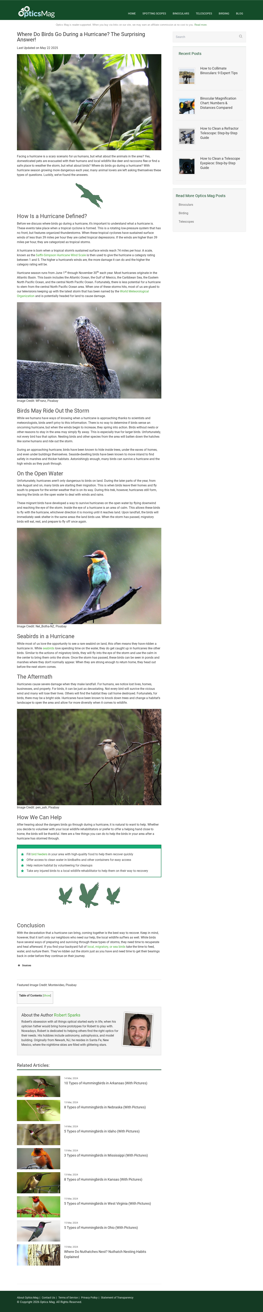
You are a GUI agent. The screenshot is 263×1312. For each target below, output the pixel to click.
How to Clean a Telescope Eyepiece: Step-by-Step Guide (220, 163)
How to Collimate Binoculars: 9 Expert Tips (219, 70)
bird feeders (39, 854)
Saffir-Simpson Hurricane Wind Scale (61, 255)
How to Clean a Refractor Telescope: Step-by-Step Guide (219, 133)
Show (47, 995)
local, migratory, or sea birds (106, 947)
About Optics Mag (28, 1297)
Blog (239, 13)
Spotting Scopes (154, 13)
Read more (200, 24)
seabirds (48, 648)
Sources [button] (26, 965)
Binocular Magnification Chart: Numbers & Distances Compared (218, 103)
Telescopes (204, 13)
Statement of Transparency (117, 1297)
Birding (224, 13)
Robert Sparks (67, 1015)
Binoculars (181, 13)
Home (132, 13)
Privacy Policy (89, 1297)
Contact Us (48, 1297)
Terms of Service (68, 1297)
